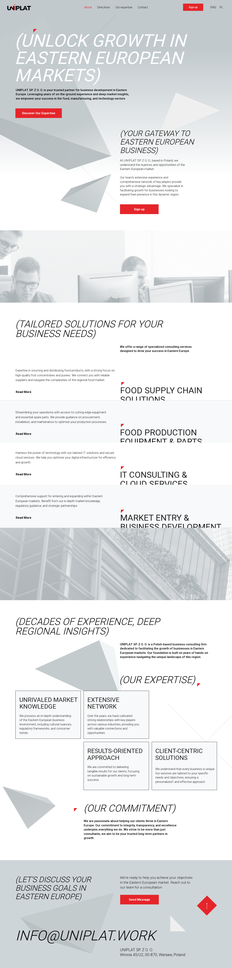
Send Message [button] (139, 899)
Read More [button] (23, 392)
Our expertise (123, 7)
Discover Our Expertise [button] (38, 113)
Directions (103, 7)
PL (221, 7)
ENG (213, 7)
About (88, 7)
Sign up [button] (193, 7)
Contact (143, 7)
